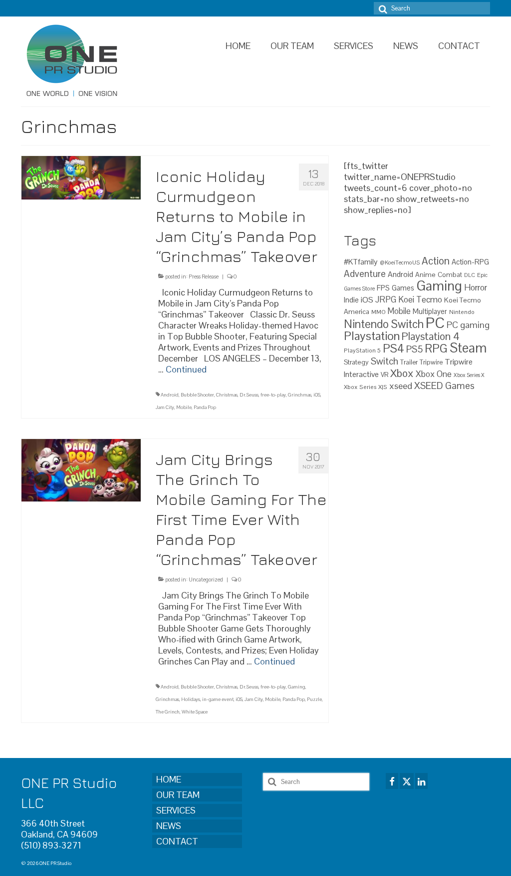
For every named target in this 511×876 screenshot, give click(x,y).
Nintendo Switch (384, 324)
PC (435, 323)
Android (170, 395)
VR (384, 374)
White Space (195, 711)
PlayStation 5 (362, 350)
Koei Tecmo (420, 299)
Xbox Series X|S (365, 386)
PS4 (393, 348)
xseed (400, 386)
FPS (383, 288)
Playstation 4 (431, 336)
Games (403, 288)
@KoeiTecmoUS (400, 262)
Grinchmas (299, 395)
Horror (475, 287)
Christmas (227, 395)
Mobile (184, 407)
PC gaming (468, 324)
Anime (425, 274)
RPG (436, 348)
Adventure (365, 274)
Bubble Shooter (197, 395)
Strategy (356, 362)
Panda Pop (205, 407)
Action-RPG (470, 261)
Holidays (190, 699)
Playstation (372, 336)
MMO (378, 312)
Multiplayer (430, 311)
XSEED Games (444, 386)
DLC (469, 275)
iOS (316, 395)
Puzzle (314, 699)
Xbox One (434, 374)
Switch (384, 361)
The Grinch (168, 711)
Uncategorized (206, 579)
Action (436, 261)
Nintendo (462, 312)
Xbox (402, 373)
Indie (351, 299)
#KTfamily (361, 261)
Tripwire (431, 362)
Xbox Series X (469, 375)
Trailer (409, 362)
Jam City (165, 407)
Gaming (296, 687)
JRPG (385, 299)
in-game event (218, 699)
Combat (450, 274)
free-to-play (273, 395)
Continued (186, 369)
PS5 (414, 349)
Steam (468, 348)
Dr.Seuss (249, 395)
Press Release (204, 276)
